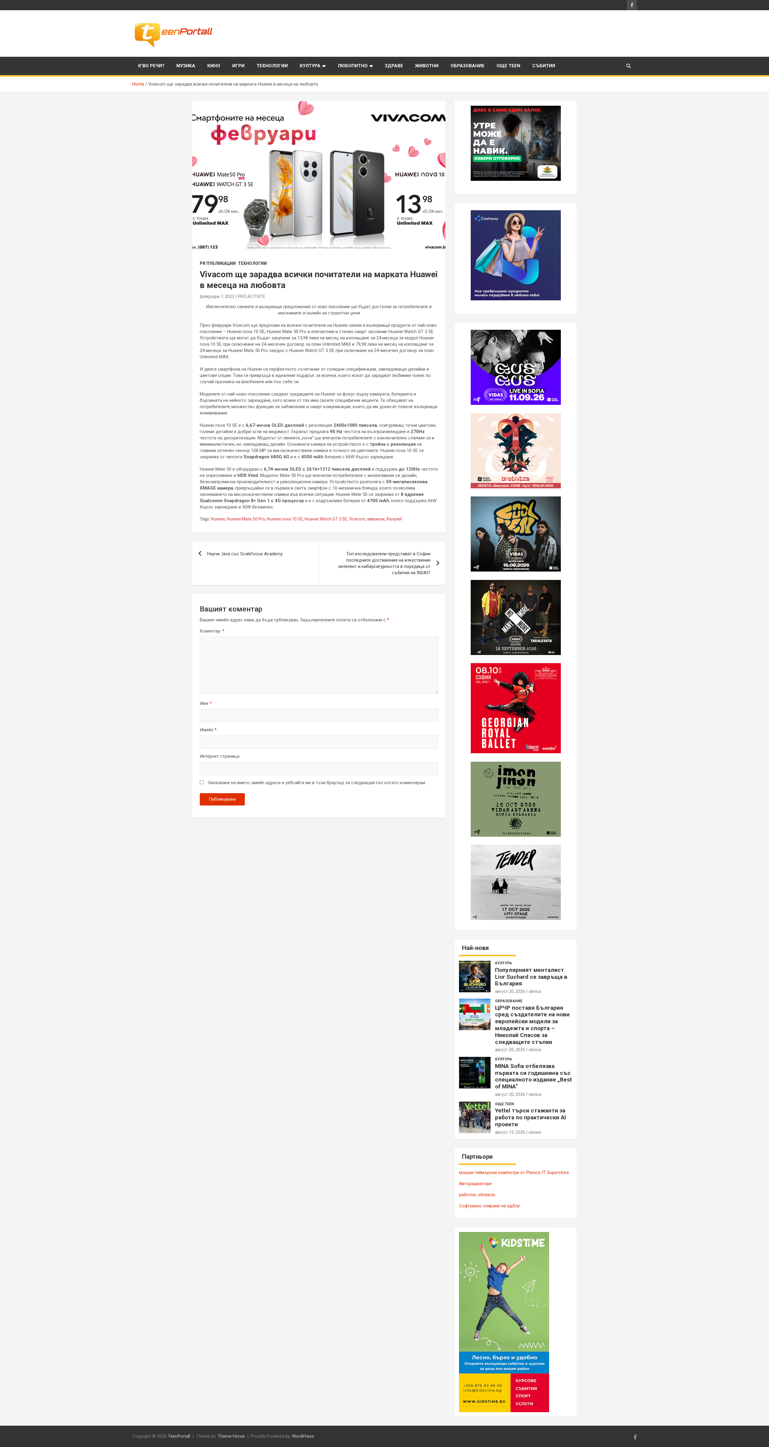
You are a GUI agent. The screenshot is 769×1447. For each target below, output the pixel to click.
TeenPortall (179, 1436)
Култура (310, 65)
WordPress (303, 1436)
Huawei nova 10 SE (285, 519)
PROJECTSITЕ (251, 296)
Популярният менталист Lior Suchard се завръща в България (531, 976)
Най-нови (475, 947)
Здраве (394, 65)
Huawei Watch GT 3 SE (326, 519)
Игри (238, 65)
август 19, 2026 (510, 1132)
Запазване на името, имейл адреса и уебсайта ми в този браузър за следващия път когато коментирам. (317, 782)
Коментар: (212, 631)
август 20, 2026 (510, 991)
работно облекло (477, 1194)
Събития (543, 65)
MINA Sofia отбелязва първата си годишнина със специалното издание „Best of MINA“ (533, 1076)
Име (206, 703)
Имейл (208, 730)
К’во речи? (151, 65)
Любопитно (353, 65)
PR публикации (218, 263)
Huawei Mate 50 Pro (246, 519)
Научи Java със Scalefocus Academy (245, 554)
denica (535, 991)
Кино (213, 65)
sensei (535, 1132)
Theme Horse (231, 1436)
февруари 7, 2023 (217, 296)
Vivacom (357, 519)
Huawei (218, 519)
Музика (185, 65)
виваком (375, 519)
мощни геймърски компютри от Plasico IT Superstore (514, 1172)
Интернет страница (219, 756)
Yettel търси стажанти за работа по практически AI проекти (530, 1117)
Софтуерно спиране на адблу (489, 1206)
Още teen (508, 65)
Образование (468, 65)
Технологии (272, 65)
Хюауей (394, 519)
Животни (427, 65)
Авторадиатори (475, 1183)
